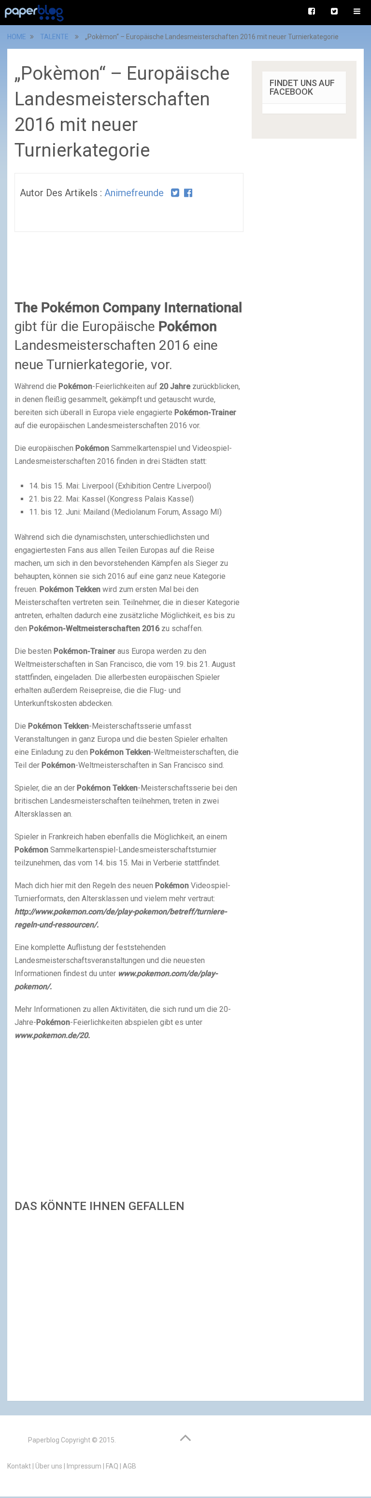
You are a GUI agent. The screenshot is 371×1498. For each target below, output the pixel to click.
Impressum (84, 1466)
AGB (129, 1466)
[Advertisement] (128, 1304)
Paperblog (43, 1440)
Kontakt (19, 1466)
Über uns (48, 1466)
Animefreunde (134, 193)
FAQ (112, 1466)
